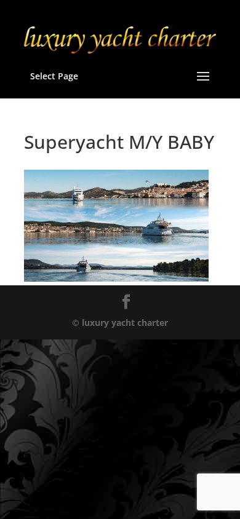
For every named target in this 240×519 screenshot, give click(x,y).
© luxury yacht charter (120, 322)
